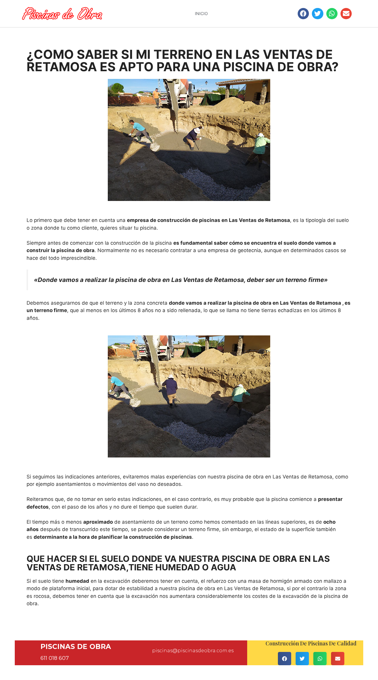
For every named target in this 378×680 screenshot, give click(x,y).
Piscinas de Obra (75, 646)
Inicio (201, 13)
